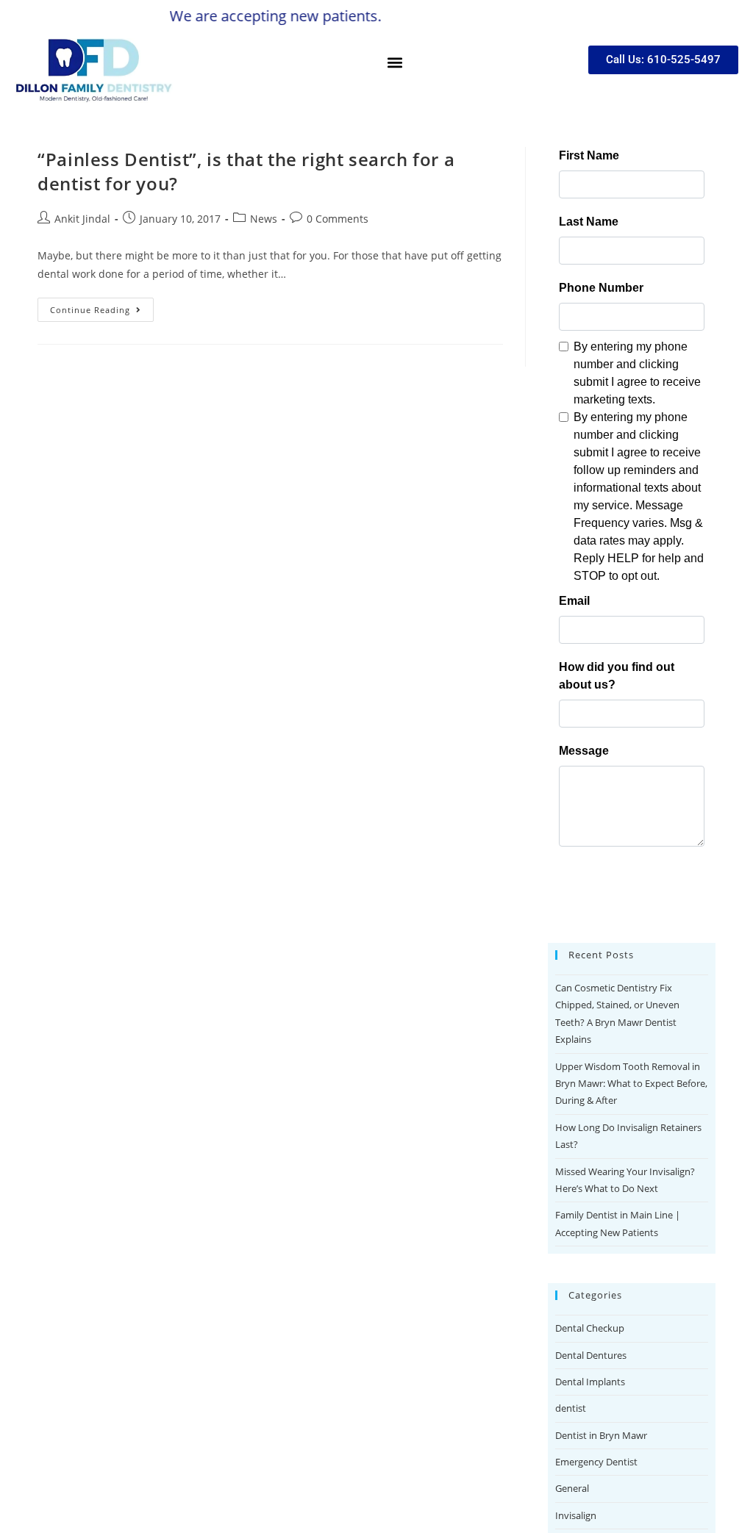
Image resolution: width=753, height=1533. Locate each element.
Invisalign (575, 1515)
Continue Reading (102, 306)
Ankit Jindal (82, 219)
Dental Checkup (589, 1328)
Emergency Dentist (596, 1461)
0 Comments (337, 219)
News (263, 219)
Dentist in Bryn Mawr (601, 1435)
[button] (394, 62)
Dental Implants (590, 1381)
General (572, 1488)
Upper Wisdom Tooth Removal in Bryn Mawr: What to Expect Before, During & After (631, 1083)
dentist (570, 1408)
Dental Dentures (591, 1355)
